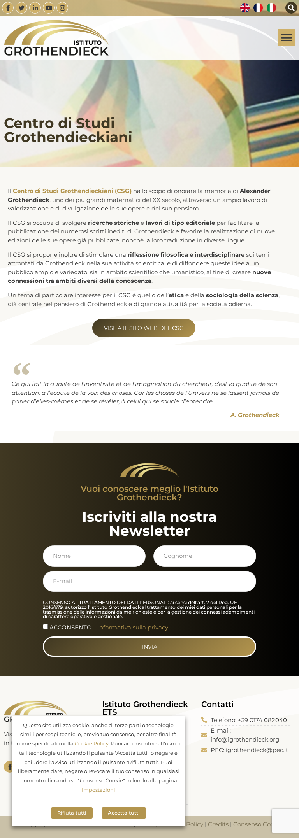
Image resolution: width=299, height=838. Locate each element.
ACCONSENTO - (108, 627)
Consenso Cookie (258, 824)
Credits (218, 824)
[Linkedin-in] (35, 8)
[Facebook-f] (8, 8)
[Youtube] (49, 8)
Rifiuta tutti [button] (71, 813)
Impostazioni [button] (98, 790)
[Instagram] (62, 8)
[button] (291, 8)
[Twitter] (21, 8)
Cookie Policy (92, 743)
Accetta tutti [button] (124, 813)
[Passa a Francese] (258, 7)
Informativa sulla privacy (132, 627)
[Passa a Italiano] (271, 7)
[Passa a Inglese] (245, 7)
